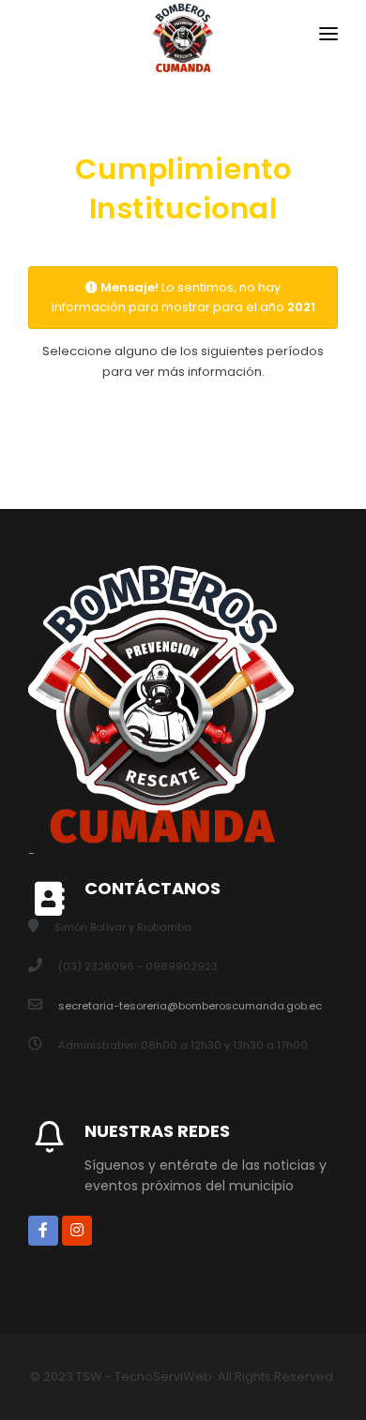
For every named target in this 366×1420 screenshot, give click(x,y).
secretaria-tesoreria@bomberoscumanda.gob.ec (190, 1005)
